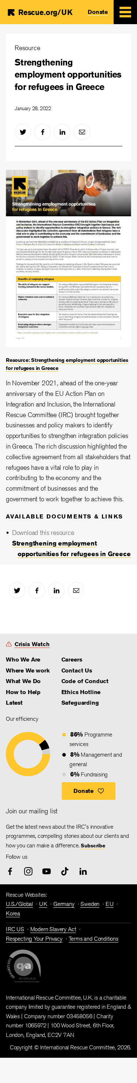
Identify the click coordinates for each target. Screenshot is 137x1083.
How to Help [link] (23, 692)
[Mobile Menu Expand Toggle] (125, 12)
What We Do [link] (23, 681)
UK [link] (43, 903)
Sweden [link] (89, 903)
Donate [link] (98, 11)
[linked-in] (62, 132)
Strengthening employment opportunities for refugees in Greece (68, 74)
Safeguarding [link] (80, 702)
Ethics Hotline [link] (80, 692)
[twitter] (23, 132)
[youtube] (46, 871)
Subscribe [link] (93, 845)
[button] (88, 791)
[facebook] (42, 132)
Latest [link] (14, 702)
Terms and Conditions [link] (93, 938)
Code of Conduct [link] (85, 681)
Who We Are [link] (23, 659)
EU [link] (110, 903)
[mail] (82, 132)
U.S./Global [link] (19, 903)
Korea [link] (13, 913)
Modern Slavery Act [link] (53, 929)
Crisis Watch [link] (32, 644)
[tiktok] (65, 871)
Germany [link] (64, 903)
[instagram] (28, 871)
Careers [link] (71, 659)
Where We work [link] (28, 670)
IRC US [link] (15, 929)
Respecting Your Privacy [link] (34, 938)
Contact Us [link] (76, 670)
